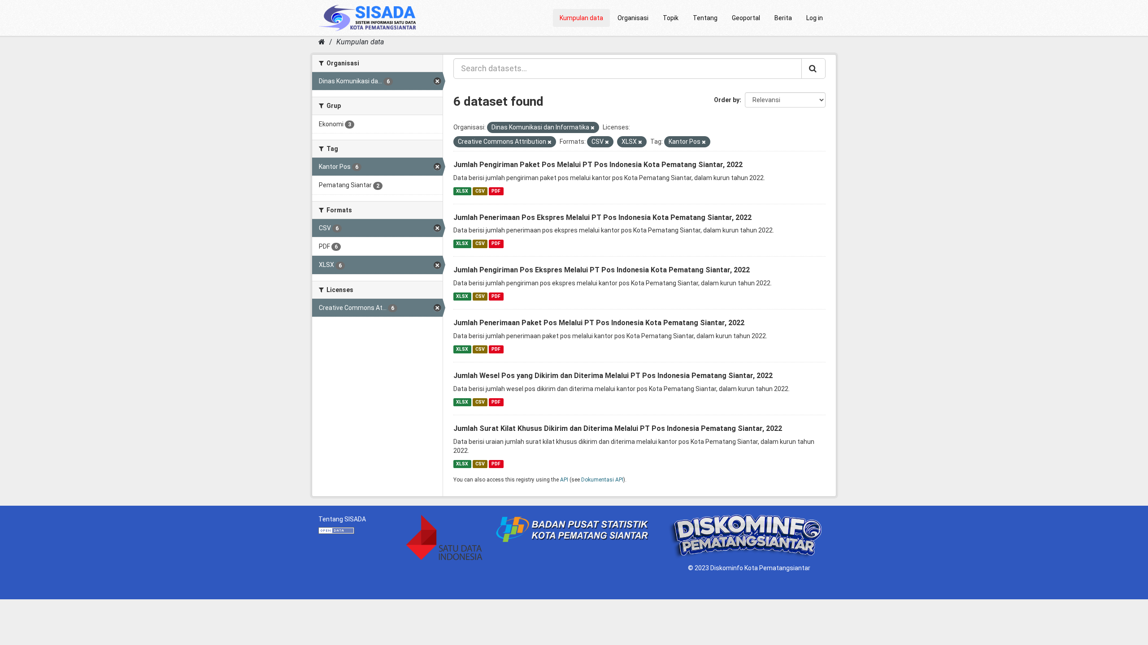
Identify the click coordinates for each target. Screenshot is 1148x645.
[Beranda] (321, 42)
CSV (480, 191)
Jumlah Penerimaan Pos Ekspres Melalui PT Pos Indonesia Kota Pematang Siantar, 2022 (602, 217)
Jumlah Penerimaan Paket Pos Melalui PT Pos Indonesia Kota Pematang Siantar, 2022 (598, 322)
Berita (783, 18)
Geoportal (746, 18)
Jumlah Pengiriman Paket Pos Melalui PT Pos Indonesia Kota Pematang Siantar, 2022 (598, 164)
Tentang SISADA (342, 519)
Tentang (705, 18)
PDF (495, 191)
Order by (726, 99)
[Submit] (813, 68)
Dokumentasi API (602, 480)
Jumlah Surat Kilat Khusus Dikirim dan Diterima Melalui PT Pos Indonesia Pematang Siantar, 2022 (617, 428)
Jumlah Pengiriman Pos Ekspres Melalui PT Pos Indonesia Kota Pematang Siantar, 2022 (601, 270)
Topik (670, 18)
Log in (814, 18)
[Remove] (593, 128)
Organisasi (632, 18)
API (564, 480)
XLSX (462, 191)
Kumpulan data (581, 18)
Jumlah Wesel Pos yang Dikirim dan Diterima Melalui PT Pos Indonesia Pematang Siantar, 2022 (613, 375)
